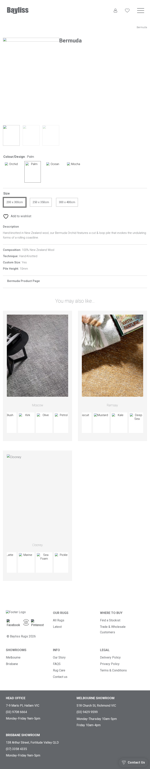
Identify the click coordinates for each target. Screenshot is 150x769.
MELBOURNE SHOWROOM (95, 698)
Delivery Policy (110, 657)
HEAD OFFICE (15, 698)
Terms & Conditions (113, 670)
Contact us (60, 677)
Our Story (59, 657)
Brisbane (12, 664)
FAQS (57, 664)
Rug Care (59, 670)
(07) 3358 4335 (16, 749)
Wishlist (127, 18)
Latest (57, 627)
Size (6, 193)
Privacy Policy (110, 664)
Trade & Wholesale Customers (113, 629)
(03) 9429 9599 (87, 712)
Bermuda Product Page (23, 281)
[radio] (12, 172)
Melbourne (13, 657)
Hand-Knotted (28, 256)
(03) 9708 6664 (16, 712)
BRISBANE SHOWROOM (23, 735)
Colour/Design (14, 157)
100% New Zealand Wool (38, 250)
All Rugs (58, 620)
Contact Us (136, 762)
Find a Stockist (110, 620)
